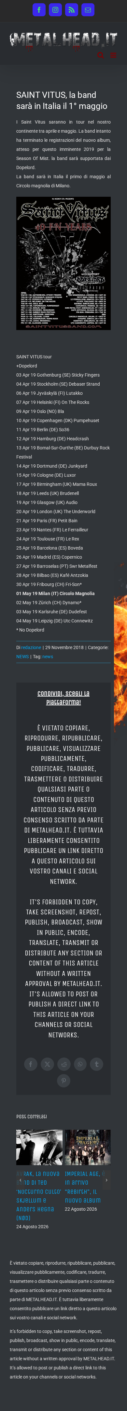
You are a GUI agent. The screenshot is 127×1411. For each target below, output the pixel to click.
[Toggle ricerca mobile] (100, 55)
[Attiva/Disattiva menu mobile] (113, 55)
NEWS (22, 656)
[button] (20, 1180)
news (47, 656)
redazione (31, 647)
